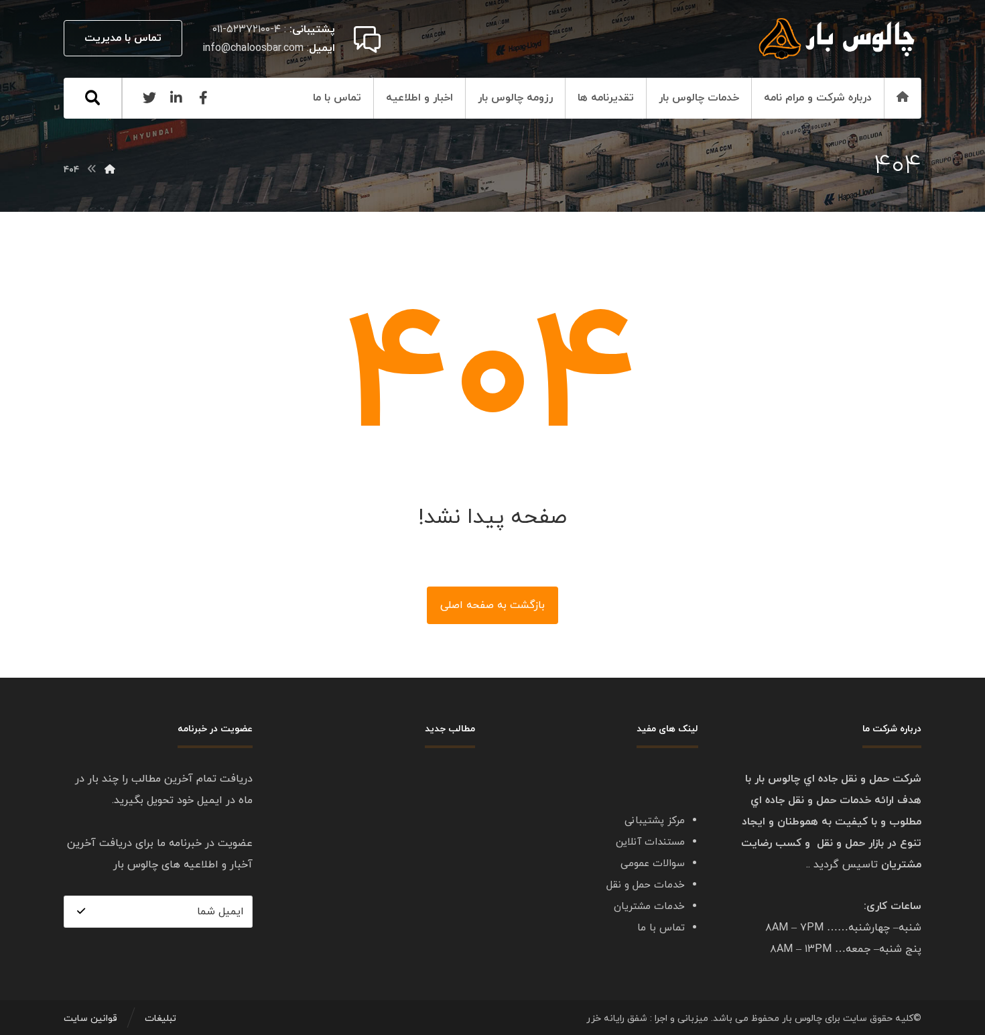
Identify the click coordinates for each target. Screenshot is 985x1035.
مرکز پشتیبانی (655, 821)
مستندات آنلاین (650, 842)
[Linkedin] (176, 97)
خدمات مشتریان (649, 907)
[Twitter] (149, 97)
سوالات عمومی (652, 864)
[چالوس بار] (110, 170)
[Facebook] (203, 97)
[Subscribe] (81, 912)
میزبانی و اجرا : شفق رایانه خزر (647, 1018)
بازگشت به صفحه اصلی (492, 605)
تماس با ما (661, 928)
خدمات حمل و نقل (645, 885)
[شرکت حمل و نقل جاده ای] (837, 39)
